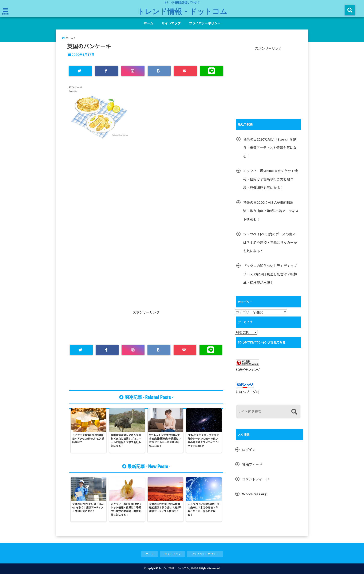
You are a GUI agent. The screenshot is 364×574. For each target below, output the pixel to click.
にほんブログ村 (247, 392)
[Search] (294, 412)
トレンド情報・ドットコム (182, 11)
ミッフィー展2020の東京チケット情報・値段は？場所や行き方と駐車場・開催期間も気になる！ (270, 179)
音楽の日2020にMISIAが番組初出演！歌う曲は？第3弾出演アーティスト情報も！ (270, 210)
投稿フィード (252, 464)
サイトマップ (171, 23)
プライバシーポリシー (205, 23)
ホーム (148, 23)
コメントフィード (255, 479)
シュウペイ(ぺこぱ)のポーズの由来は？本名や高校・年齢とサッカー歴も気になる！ (270, 242)
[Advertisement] (146, 192)
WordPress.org (254, 494)
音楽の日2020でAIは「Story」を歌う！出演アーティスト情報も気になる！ (270, 147)
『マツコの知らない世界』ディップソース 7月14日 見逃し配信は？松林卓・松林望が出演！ (270, 274)
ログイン (249, 450)
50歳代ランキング (248, 369)
